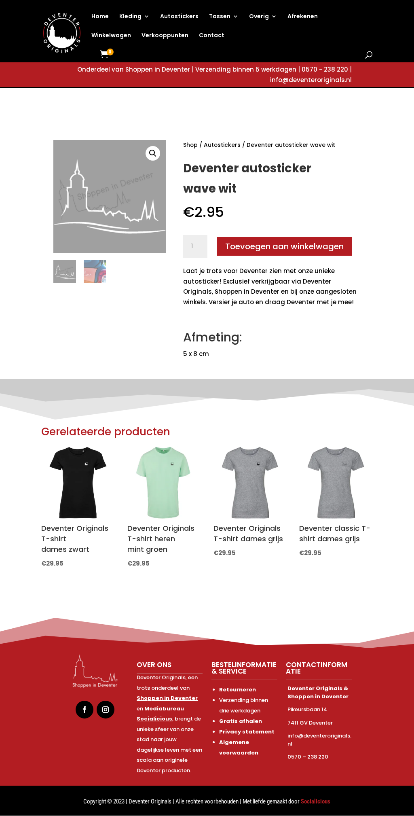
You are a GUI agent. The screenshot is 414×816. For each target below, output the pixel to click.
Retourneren (237, 689)
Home (100, 16)
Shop (190, 145)
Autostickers (179, 16)
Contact (211, 35)
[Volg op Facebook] (84, 710)
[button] (153, 153)
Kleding (130, 16)
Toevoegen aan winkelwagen (284, 246)
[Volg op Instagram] (105, 710)
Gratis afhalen (240, 721)
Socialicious (315, 801)
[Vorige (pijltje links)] (14, 408)
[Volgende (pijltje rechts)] (400, 408)
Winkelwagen (111, 35)
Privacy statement (247, 731)
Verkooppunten (165, 35)
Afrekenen (302, 16)
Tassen (219, 16)
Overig (259, 16)
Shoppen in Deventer (167, 698)
